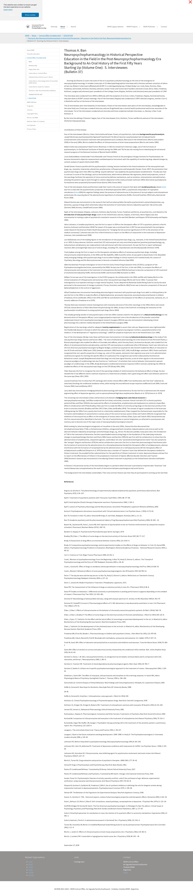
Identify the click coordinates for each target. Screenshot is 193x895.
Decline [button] (12, 15)
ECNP (31, 867)
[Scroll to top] (188, 890)
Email (125, 872)
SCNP (31, 870)
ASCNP (31, 875)
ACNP (31, 864)
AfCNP (31, 872)
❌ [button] (190, 2)
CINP (31, 862)
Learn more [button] (8, 9)
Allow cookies (30, 15)
